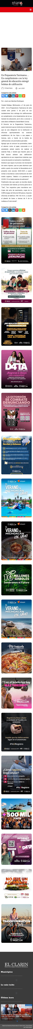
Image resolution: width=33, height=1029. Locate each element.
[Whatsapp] (20, 95)
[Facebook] (3, 95)
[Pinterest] (16, 95)
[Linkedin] (13, 95)
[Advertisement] (16, 30)
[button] (30, 9)
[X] (9, 95)
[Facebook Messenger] (6, 95)
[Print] (23, 95)
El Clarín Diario (8, 88)
